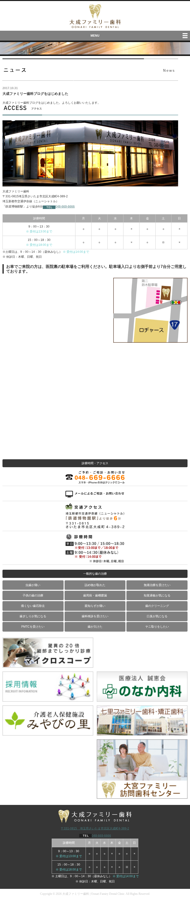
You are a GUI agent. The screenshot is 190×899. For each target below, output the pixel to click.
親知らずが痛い (95, 606)
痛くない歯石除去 (33, 606)
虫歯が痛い (32, 585)
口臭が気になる (157, 616)
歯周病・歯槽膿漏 (95, 595)
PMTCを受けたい (33, 626)
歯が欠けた (95, 626)
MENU (95, 35)
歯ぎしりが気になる (33, 616)
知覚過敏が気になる (157, 595)
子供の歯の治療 (33, 595)
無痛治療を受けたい (157, 585)
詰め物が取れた (95, 585)
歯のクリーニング (157, 606)
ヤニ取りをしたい (157, 626)
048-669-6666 (65, 206)
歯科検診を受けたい (95, 616)
